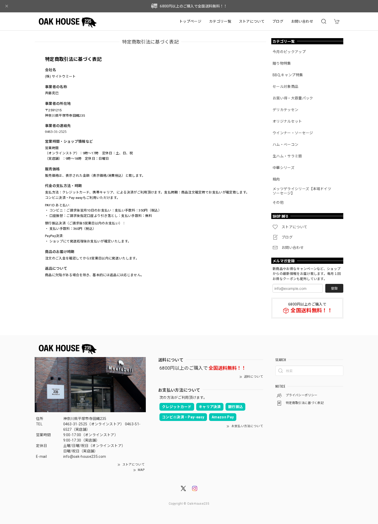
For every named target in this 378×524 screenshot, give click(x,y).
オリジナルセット (287, 121)
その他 (278, 202)
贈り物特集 (282, 63)
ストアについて (252, 21)
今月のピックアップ (289, 52)
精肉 (276, 179)
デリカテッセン (285, 110)
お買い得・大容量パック (293, 98)
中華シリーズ (283, 168)
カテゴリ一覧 (220, 21)
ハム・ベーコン (285, 144)
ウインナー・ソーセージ (293, 133)
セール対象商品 (285, 86)
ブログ (277, 21)
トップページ (190, 21)
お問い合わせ (302, 21)
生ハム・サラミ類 (287, 156)
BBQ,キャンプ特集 (288, 75)
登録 (334, 288)
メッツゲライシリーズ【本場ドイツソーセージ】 (302, 191)
